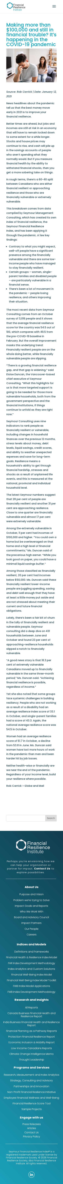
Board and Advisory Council (31, 917)
